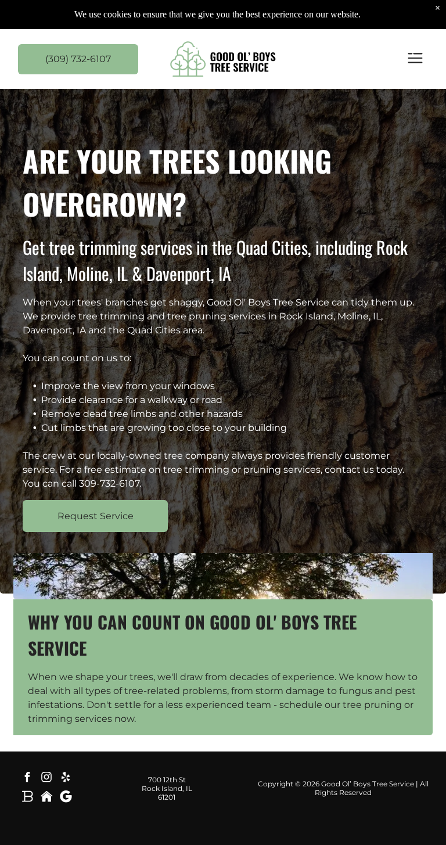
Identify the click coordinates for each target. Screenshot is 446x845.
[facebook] (27, 778)
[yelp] (65, 778)
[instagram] (46, 778)
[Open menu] (415, 59)
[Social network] (27, 797)
